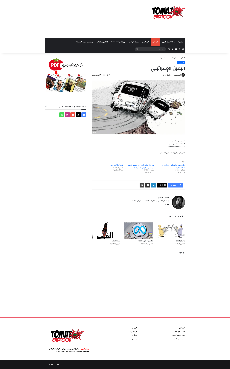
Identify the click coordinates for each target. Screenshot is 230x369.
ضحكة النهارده (134, 42)
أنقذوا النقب (116, 240)
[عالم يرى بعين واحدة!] (138, 230)
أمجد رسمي (177, 75)
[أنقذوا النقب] (106, 230)
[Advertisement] (91, 19)
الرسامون (145, 42)
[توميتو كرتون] (168, 12)
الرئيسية (181, 58)
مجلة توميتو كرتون (168, 42)
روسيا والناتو (180, 240)
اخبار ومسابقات (102, 42)
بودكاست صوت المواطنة (84, 42)
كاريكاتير (155, 42)
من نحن (134, 339)
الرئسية (180, 42)
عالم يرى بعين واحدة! (145, 240)
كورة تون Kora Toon (118, 42)
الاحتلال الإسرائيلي (116, 165)
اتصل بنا (134, 335)
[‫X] (165, 204)
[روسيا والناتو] (170, 230)
